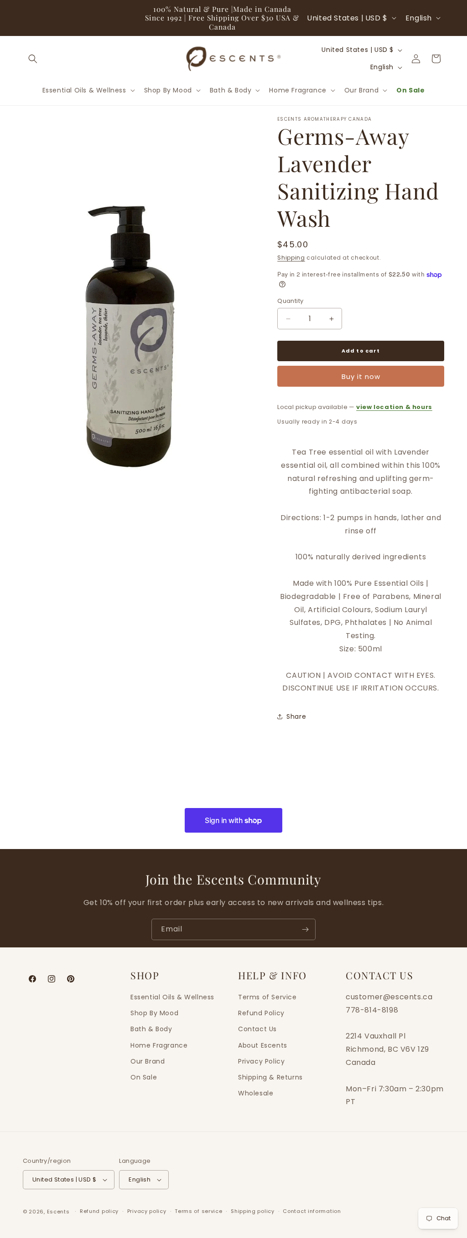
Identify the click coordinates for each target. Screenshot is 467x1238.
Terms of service (198, 1211)
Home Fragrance (158, 1045)
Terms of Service (267, 997)
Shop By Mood (154, 1013)
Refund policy (99, 1211)
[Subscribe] (305, 929)
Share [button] (296, 716)
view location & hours (394, 407)
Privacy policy (146, 1211)
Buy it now (361, 376)
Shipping (291, 257)
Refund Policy (261, 1013)
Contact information (312, 1211)
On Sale (143, 1077)
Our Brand (147, 1061)
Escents (59, 1211)
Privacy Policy (261, 1061)
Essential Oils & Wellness (172, 997)
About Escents (262, 1045)
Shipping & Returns (270, 1077)
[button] (33, 59)
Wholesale (255, 1093)
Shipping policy (253, 1211)
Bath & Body (151, 1028)
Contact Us (257, 1028)
